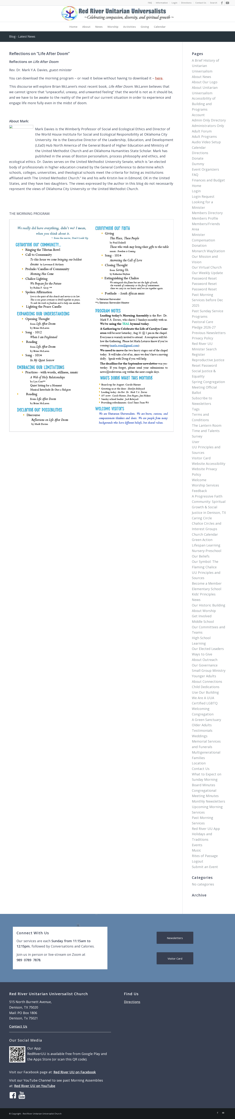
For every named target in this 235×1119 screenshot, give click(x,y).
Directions (186, 2)
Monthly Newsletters (208, 801)
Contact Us (200, 2)
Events (197, 845)
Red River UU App (206, 828)
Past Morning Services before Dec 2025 (207, 300)
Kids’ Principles (204, 594)
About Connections (207, 681)
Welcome (199, 480)
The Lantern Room (206, 425)
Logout (197, 861)
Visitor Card (201, 458)
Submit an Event (205, 867)
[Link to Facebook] (222, 3)
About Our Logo (204, 82)
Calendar (199, 147)
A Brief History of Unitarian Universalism (205, 65)
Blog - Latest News (22, 36)
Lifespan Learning (206, 545)
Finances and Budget (208, 180)
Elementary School (206, 589)
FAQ (150, 2)
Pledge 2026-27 (204, 327)
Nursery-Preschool (206, 550)
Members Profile (205, 218)
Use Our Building (205, 692)
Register (198, 354)
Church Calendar (205, 534)
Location (199, 763)
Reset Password (204, 365)
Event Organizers (205, 169)
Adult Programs (204, 136)
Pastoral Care (202, 322)
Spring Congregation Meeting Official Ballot (208, 387)
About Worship (204, 610)
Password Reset (204, 278)
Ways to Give (202, 654)
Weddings (199, 736)
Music (196, 850)
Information (162, 2)
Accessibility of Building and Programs (204, 103)
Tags (196, 409)
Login (174, 2)
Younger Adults (204, 676)
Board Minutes (203, 785)
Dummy (198, 164)
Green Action (202, 539)
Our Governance (205, 665)
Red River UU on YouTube (34, 1086)
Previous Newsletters (209, 333)
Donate (197, 158)
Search (213, 2)
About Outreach (204, 659)
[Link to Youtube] (227, 3)
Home (196, 185)
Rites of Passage (205, 856)
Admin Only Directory (209, 120)
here (158, 78)
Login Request (203, 196)
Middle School (203, 621)
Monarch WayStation (208, 251)
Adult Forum (202, 131)
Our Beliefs (200, 556)
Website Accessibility (208, 463)
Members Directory (207, 213)
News (196, 599)
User (195, 442)
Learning (199, 643)
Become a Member (207, 583)
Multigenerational (206, 752)
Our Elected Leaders (208, 648)
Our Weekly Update (207, 273)
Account (198, 115)
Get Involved (202, 616)
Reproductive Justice (208, 360)
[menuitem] (150, 3)
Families (198, 758)
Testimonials (202, 730)
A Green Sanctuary (206, 719)
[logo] (117, 14)
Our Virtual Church (207, 267)
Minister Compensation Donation (203, 240)
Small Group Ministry (208, 670)
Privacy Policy (202, 338)
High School (201, 638)
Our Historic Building (208, 605)
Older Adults (202, 725)
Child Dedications (205, 687)
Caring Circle (202, 518)
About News (201, 76)
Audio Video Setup (206, 142)
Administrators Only (208, 125)
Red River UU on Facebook (74, 1072)
